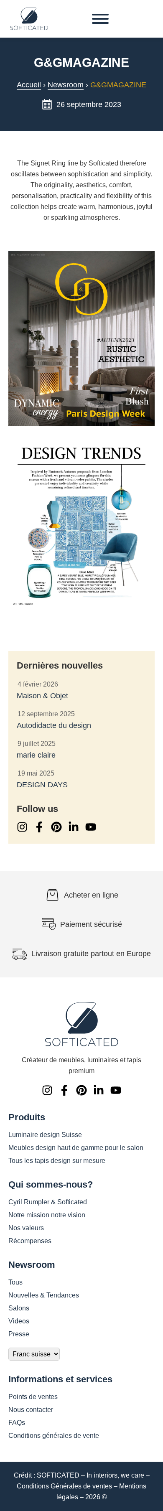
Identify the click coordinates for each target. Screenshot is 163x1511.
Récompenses (29, 1240)
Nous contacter (30, 1409)
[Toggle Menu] (100, 19)
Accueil (29, 85)
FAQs (16, 1422)
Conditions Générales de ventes (64, 1486)
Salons (18, 1308)
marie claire (36, 755)
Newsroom (66, 85)
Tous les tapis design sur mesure (56, 1160)
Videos (18, 1321)
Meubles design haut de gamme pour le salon (75, 1147)
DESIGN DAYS (42, 785)
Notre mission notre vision (46, 1214)
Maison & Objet (42, 696)
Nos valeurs (26, 1227)
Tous (15, 1282)
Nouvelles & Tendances (43, 1295)
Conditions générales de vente (53, 1435)
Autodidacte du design (54, 725)
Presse (18, 1334)
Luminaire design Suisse (45, 1134)
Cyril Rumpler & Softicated (47, 1202)
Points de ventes (33, 1396)
